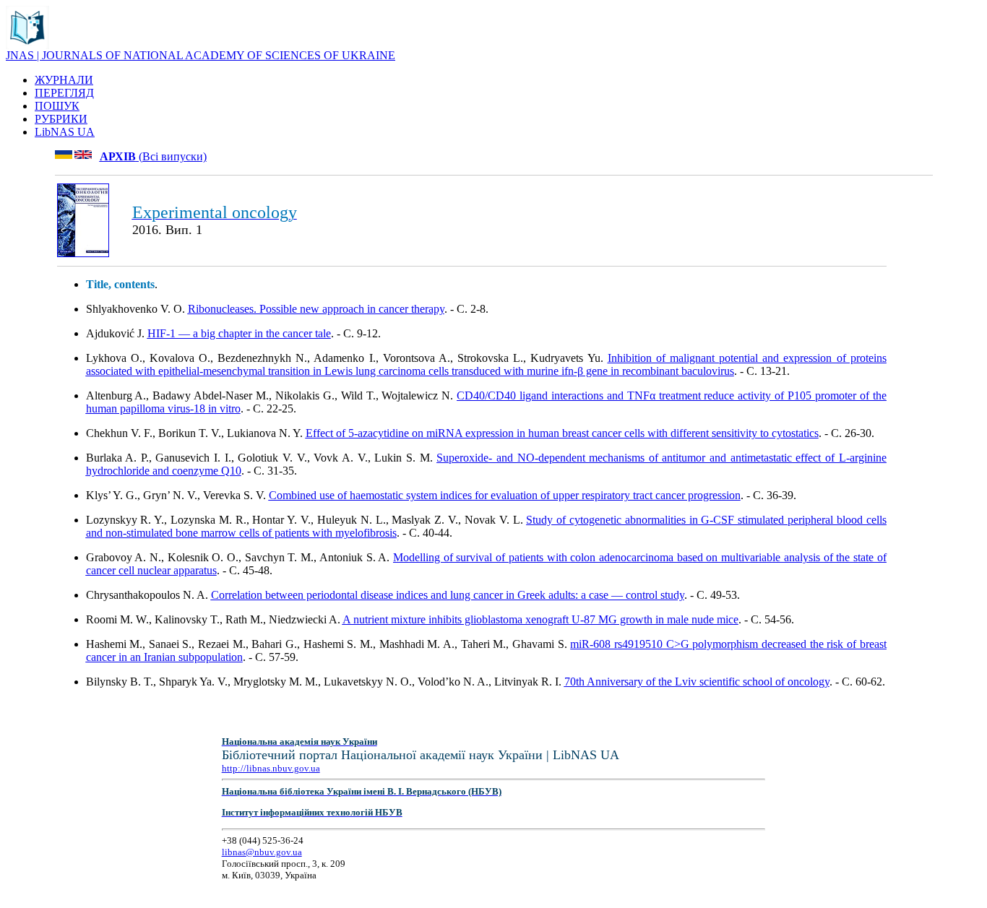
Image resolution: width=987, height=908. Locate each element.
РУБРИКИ (61, 119)
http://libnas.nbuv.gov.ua (271, 768)
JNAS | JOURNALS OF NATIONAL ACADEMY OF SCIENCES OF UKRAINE (200, 55)
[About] (27, 45)
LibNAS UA (65, 132)
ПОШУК (57, 106)
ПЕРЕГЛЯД (64, 93)
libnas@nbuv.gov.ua (262, 852)
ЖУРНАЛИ (64, 80)
